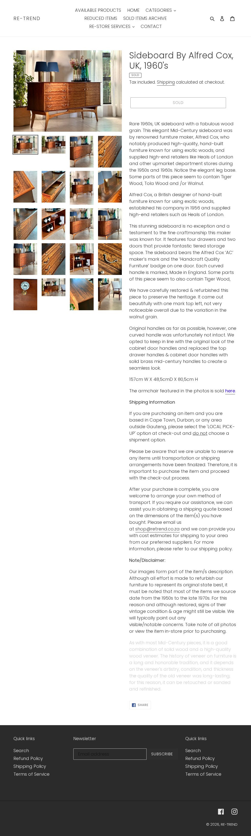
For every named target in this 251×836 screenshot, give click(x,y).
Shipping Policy (29, 766)
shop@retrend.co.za (157, 529)
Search (21, 750)
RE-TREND (26, 18)
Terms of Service (31, 774)
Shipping (166, 82)
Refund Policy (28, 758)
